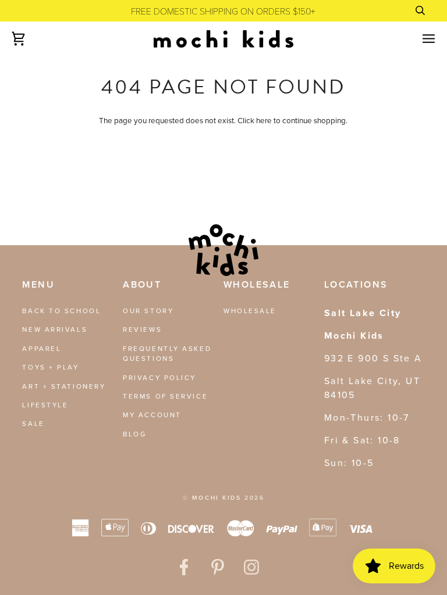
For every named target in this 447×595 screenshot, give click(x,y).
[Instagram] (251, 567)
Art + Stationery (63, 386)
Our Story (148, 311)
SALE (33, 423)
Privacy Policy (159, 377)
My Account (152, 415)
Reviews (142, 329)
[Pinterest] (218, 567)
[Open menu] (418, 38)
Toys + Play (50, 367)
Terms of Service (165, 396)
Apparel (41, 348)
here (264, 120)
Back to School (61, 311)
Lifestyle (45, 405)
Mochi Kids (217, 497)
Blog (134, 434)
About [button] (142, 284)
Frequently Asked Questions (167, 353)
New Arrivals (54, 329)
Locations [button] (356, 284)
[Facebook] (184, 567)
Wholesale (250, 311)
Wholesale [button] (257, 284)
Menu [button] (38, 284)
